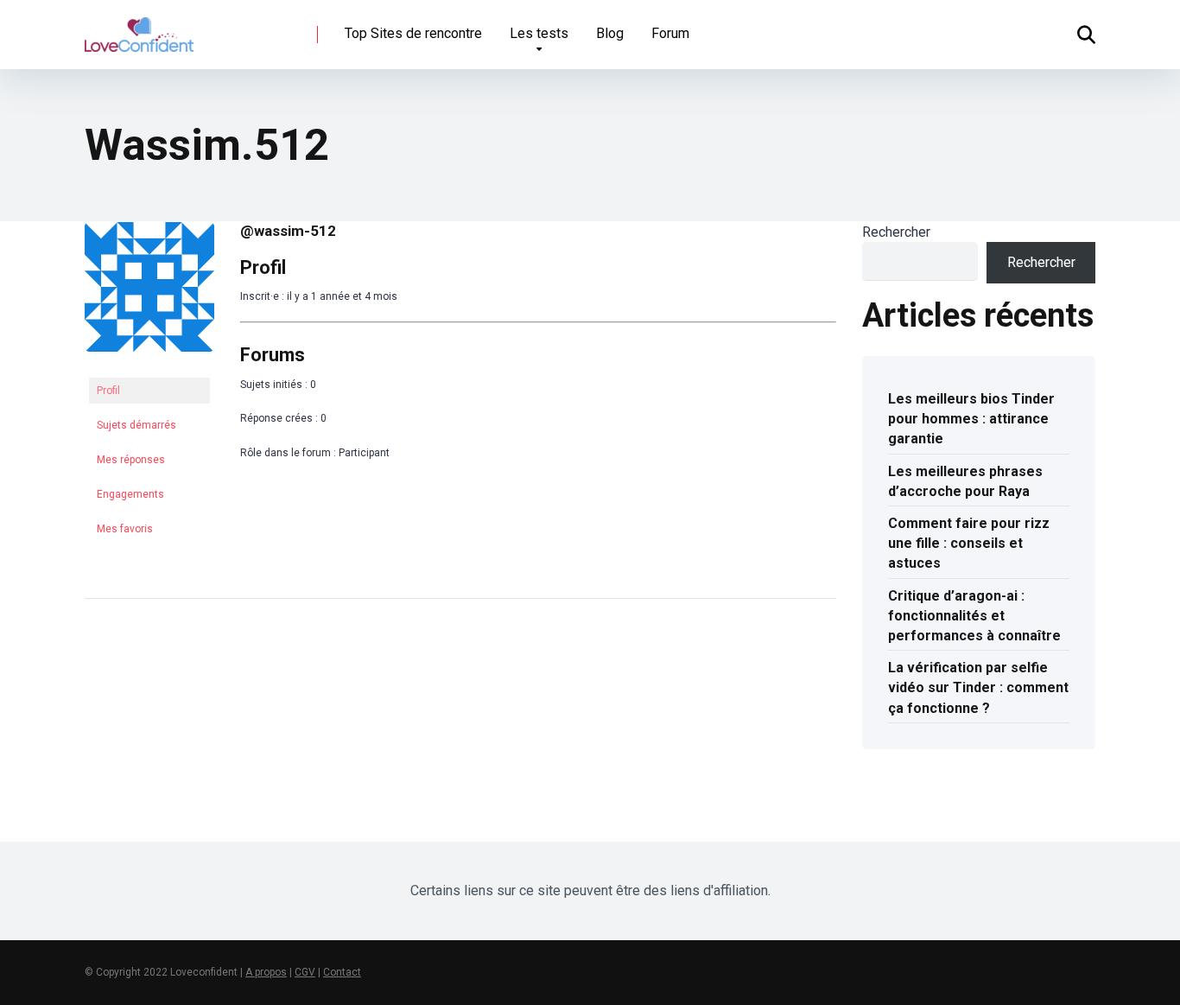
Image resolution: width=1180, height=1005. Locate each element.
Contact (342, 972)
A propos (266, 972)
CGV (305, 972)
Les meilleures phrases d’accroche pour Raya (965, 481)
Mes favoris (125, 529)
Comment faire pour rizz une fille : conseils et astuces (969, 543)
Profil (108, 391)
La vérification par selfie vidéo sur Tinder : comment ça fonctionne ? (978, 687)
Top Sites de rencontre (413, 33)
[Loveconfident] (139, 28)
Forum (670, 33)
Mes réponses (131, 460)
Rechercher (896, 232)
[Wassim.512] (149, 365)
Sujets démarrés (136, 425)
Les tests (539, 33)
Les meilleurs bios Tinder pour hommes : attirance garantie (971, 419)
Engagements (130, 494)
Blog (610, 33)
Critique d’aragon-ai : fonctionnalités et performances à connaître (974, 616)
